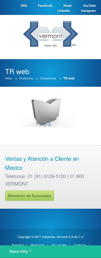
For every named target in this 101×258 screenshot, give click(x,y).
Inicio (8, 78)
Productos (26, 78)
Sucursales (59, 245)
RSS (24, 5)
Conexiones (48, 78)
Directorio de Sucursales (29, 195)
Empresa (18, 245)
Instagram (88, 10)
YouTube (89, 5)
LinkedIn (63, 10)
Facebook (45, 5)
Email (67, 5)
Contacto (80, 245)
